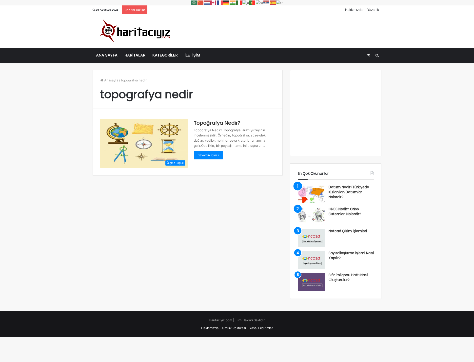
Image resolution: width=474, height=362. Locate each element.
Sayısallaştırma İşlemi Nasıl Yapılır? (351, 255)
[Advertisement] (286, 30)
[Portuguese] (252, 2)
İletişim (192, 55)
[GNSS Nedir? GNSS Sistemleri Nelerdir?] (311, 216)
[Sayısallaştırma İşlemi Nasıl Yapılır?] (311, 260)
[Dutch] (207, 2)
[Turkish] (279, 2)
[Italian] (239, 2)
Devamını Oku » (208, 155)
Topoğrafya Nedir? (217, 122)
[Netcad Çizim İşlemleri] (311, 238)
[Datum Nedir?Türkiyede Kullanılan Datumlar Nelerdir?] (311, 194)
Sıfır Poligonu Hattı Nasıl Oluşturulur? (348, 277)
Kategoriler (165, 55)
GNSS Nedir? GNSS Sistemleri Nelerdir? (345, 211)
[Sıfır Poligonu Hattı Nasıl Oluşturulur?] (311, 282)
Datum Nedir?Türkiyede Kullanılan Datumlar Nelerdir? (349, 192)
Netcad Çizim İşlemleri (348, 231)
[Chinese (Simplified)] (201, 2)
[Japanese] (245, 2)
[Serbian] (266, 2)
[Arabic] (194, 2)
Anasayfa (110, 80)
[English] (213, 2)
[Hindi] (233, 2)
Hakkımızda (353, 10)
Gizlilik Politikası (234, 328)
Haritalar (134, 55)
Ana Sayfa (107, 55)
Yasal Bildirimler (261, 328)
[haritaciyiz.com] (133, 30)
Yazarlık (373, 10)
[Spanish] (273, 2)
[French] (220, 2)
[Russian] (259, 2)
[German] (226, 2)
